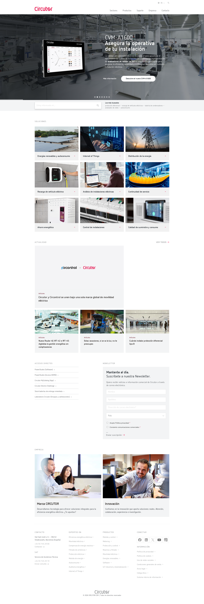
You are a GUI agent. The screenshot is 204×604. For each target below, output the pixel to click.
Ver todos (161, 242)
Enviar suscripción (114, 435)
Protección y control (111, 546)
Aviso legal (141, 569)
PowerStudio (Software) (44, 370)
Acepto (120, 423)
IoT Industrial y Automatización (115, 567)
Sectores (113, 11)
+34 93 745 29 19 (42, 561)
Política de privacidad (145, 552)
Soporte (140, 11)
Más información (109, 79)
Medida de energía (76, 559)
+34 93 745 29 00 (42, 544)
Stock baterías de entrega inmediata (49, 391)
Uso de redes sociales (145, 560)
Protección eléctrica (76, 554)
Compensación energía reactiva (81, 546)
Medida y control (109, 537)
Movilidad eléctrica (76, 541)
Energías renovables (111, 559)
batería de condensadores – (154, 106)
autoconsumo (125, 108)
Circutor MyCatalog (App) (44, 381)
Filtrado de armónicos (77, 550)
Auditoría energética (76, 567)
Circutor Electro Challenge (45, 386)
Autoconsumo (74, 563)
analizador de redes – (113, 108)
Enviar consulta (41, 564)
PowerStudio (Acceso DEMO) (46, 375)
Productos (127, 11)
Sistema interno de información (149, 577)
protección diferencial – (113, 106)
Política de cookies (144, 556)
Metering (106, 541)
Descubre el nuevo (138, 79)
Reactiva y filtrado (110, 550)
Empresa (152, 11)
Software (106, 563)
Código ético (142, 573)
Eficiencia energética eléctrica (80, 537)
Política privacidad (122, 423)
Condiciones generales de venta (149, 565)
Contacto (165, 11)
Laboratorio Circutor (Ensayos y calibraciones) (52, 397)
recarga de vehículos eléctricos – (133, 106)
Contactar (38, 547)
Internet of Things (75, 571)
